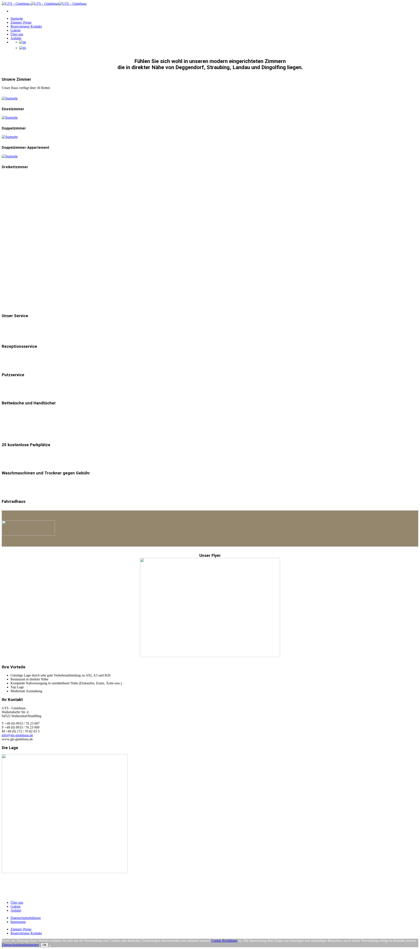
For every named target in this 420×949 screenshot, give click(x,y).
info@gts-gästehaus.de (17, 735)
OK (44, 945)
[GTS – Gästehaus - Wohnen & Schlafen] (16, 3)
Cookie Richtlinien (224, 940)
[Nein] (50, 946)
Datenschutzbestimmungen (20, 945)
